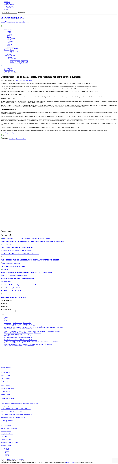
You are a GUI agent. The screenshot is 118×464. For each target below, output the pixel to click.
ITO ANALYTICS (9, 7)
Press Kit (7, 456)
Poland (9, 39)
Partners (7, 449)
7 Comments (28, 337)
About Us (6, 448)
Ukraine (9, 31)
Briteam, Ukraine (5, 436)
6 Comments (32, 335)
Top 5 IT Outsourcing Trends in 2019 (22, 324)
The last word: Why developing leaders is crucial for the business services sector (26, 285)
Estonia (3, 388)
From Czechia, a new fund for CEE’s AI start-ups (17, 247)
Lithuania (8, 382)
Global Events (10, 52)
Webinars (9, 54)
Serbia (2, 378)
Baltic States (10, 41)
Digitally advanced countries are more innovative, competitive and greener (19, 403)
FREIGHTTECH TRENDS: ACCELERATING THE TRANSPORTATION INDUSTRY (30, 260)
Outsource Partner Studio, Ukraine (9, 442)
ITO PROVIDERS (9, 5)
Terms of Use (10, 459)
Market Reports (6, 367)
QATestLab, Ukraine (6, 425)
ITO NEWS (7, 2)
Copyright (3, 459)
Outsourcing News (8, 29)
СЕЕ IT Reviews (11, 58)
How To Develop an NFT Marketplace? (14, 297)
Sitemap (7, 454)
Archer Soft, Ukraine (6, 431)
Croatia (3, 391)
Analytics (9, 57)
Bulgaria (9, 37)
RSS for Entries (8, 68)
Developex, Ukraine (6, 445)
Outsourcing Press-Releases (11, 48)
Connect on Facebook (9, 71)
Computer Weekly (9, 132)
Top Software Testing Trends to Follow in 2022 (13, 417)
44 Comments (56, 331)
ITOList (7, 452)
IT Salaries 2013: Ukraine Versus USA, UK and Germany (20, 254)
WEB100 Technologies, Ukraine (9, 428)
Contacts (7, 455)
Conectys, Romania (6, 439)
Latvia (2, 385)
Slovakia (9, 45)
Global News (10, 47)
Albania (3, 394)
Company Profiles (7, 421)
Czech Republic (11, 38)
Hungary (9, 35)
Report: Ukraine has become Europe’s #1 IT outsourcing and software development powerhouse (32, 241)
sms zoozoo (7, 326)
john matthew (7, 323)
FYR (8, 42)
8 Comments (26, 334)
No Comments (33, 340)
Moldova (9, 44)
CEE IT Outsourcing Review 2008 (19, 61)
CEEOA (6, 9)
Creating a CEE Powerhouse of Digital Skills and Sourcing (16, 409)
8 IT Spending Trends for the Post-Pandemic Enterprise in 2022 (17, 414)
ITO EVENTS (7, 3)
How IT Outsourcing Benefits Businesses (14, 291)
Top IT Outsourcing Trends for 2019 (13, 266)
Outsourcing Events (9, 50)
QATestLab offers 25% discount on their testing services (15, 411)
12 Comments (37, 333)
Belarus (9, 32)
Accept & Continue (79, 462)
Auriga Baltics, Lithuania (7, 434)
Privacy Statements (19, 459)
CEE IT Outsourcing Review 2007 (19, 60)
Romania (9, 34)
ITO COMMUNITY (9, 6)
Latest (5, 320)
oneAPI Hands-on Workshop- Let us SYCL (15, 345)
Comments (6, 317)
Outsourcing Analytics (9, 55)
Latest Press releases (7, 398)
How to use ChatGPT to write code (13, 342)
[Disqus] (59, 164)
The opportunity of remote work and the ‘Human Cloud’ (15, 406)
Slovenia (8, 375)
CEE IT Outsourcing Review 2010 (19, 63)
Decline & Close (89, 462)
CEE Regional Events (12, 51)
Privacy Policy (70, 462)
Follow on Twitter (8, 70)
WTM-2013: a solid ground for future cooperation (17, 278)
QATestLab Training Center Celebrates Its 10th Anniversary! (27, 326)
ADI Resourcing (8, 327)
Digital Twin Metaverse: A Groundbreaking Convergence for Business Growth (26, 272)
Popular (6, 318)
